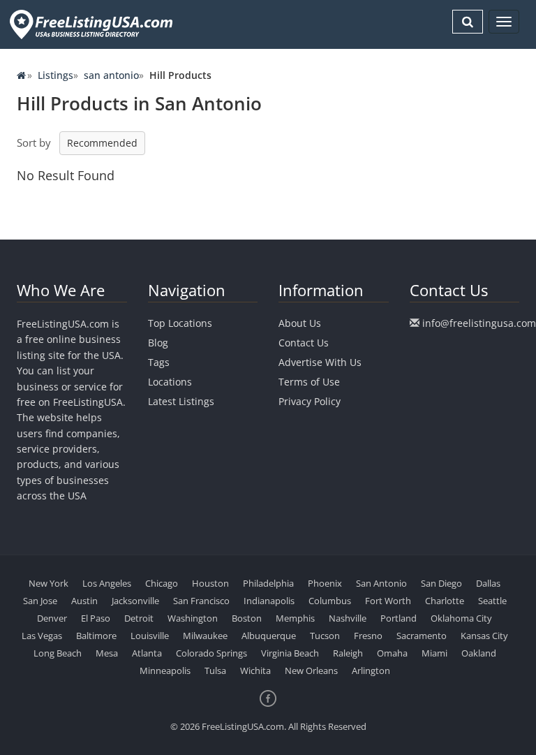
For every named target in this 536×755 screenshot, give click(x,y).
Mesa (107, 653)
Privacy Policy (309, 401)
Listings (55, 75)
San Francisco (201, 600)
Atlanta (147, 653)
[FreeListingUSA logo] (89, 24)
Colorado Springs (211, 653)
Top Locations (180, 323)
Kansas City (484, 635)
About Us (299, 323)
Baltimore (96, 635)
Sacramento (421, 635)
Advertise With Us (320, 362)
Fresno (368, 635)
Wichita (255, 670)
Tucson (325, 635)
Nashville (347, 618)
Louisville (150, 635)
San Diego (441, 583)
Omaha (392, 653)
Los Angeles (106, 583)
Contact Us (303, 342)
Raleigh (348, 653)
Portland (398, 618)
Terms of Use (309, 381)
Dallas (488, 583)
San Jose (40, 600)
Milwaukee (205, 635)
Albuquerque (268, 635)
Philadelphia (268, 583)
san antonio (111, 75)
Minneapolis (165, 670)
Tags (159, 362)
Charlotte (444, 600)
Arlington (371, 670)
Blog (158, 342)
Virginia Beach (290, 653)
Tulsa (215, 670)
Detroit (139, 618)
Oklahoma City (461, 618)
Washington (193, 618)
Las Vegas (42, 635)
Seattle (492, 600)
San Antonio (381, 583)
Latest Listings (181, 401)
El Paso (95, 618)
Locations (170, 381)
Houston (210, 583)
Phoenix (325, 583)
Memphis (295, 618)
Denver (52, 618)
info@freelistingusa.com (479, 323)
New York (48, 583)
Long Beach (58, 653)
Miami (434, 653)
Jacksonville (135, 600)
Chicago (161, 583)
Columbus (329, 600)
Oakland (478, 653)
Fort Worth (388, 600)
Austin (84, 600)
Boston (247, 618)
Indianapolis (269, 600)
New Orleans (311, 670)
